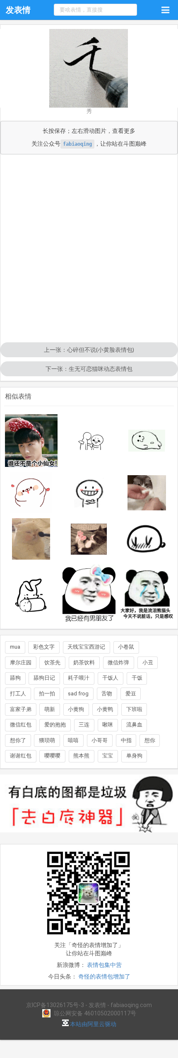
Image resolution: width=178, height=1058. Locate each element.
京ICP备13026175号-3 (55, 1005)
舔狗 (15, 678)
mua (15, 647)
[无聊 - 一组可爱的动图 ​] (146, 441)
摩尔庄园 (20, 662)
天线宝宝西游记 (86, 647)
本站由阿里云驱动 (92, 1024)
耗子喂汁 (78, 678)
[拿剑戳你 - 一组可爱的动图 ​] (89, 441)
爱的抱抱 (55, 724)
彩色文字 (44, 647)
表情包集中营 (104, 965)
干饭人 (110, 678)
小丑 (147, 662)
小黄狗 (76, 709)
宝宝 (107, 756)
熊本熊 (81, 756)
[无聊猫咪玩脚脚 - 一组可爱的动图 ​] (89, 539)
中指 (126, 740)
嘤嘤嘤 (52, 756)
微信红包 (20, 724)
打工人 (18, 693)
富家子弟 (20, 709)
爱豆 (130, 693)
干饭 (137, 678)
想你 (149, 740)
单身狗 (134, 756)
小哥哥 (99, 740)
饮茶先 (52, 662)
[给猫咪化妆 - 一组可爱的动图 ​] (31, 539)
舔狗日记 (44, 678)
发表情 (18, 10)
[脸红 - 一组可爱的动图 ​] (31, 492)
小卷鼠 (126, 647)
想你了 (18, 740)
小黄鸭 (105, 709)
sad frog (78, 693)
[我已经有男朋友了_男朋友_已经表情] (89, 594)
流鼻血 (134, 724)
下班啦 (134, 709)
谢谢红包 (20, 756)
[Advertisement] (89, 249)
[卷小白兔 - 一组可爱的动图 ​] (31, 594)
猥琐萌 (47, 740)
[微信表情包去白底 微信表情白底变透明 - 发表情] (89, 836)
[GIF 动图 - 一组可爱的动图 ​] (146, 539)
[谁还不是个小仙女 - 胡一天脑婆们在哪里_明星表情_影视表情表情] (31, 440)
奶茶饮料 (84, 662)
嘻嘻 (73, 740)
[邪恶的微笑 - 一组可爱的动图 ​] (89, 492)
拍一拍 (47, 693)
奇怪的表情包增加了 (104, 976)
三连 (84, 724)
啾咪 (107, 724)
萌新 (49, 709)
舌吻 (106, 693)
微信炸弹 (118, 662)
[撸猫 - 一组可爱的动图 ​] (146, 492)
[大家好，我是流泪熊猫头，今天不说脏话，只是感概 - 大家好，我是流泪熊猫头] (146, 593)
